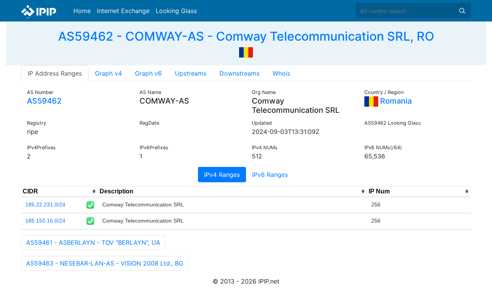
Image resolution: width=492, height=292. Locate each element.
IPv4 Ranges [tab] (222, 174)
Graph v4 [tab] (108, 73)
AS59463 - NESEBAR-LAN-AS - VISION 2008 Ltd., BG (104, 263)
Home (82, 11)
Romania (395, 101)
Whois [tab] (281, 73)
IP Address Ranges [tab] (55, 73)
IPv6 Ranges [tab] (270, 174)
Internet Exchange (123, 11)
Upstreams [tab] (190, 73)
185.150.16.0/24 (45, 221)
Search (462, 11)
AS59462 (44, 101)
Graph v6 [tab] (148, 73)
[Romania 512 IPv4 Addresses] (246, 51)
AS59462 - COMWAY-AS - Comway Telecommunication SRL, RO (246, 36)
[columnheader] (59, 191)
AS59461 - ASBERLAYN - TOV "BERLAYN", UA (93, 242)
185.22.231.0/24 (45, 204)
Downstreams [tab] (239, 73)
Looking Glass (176, 11)
